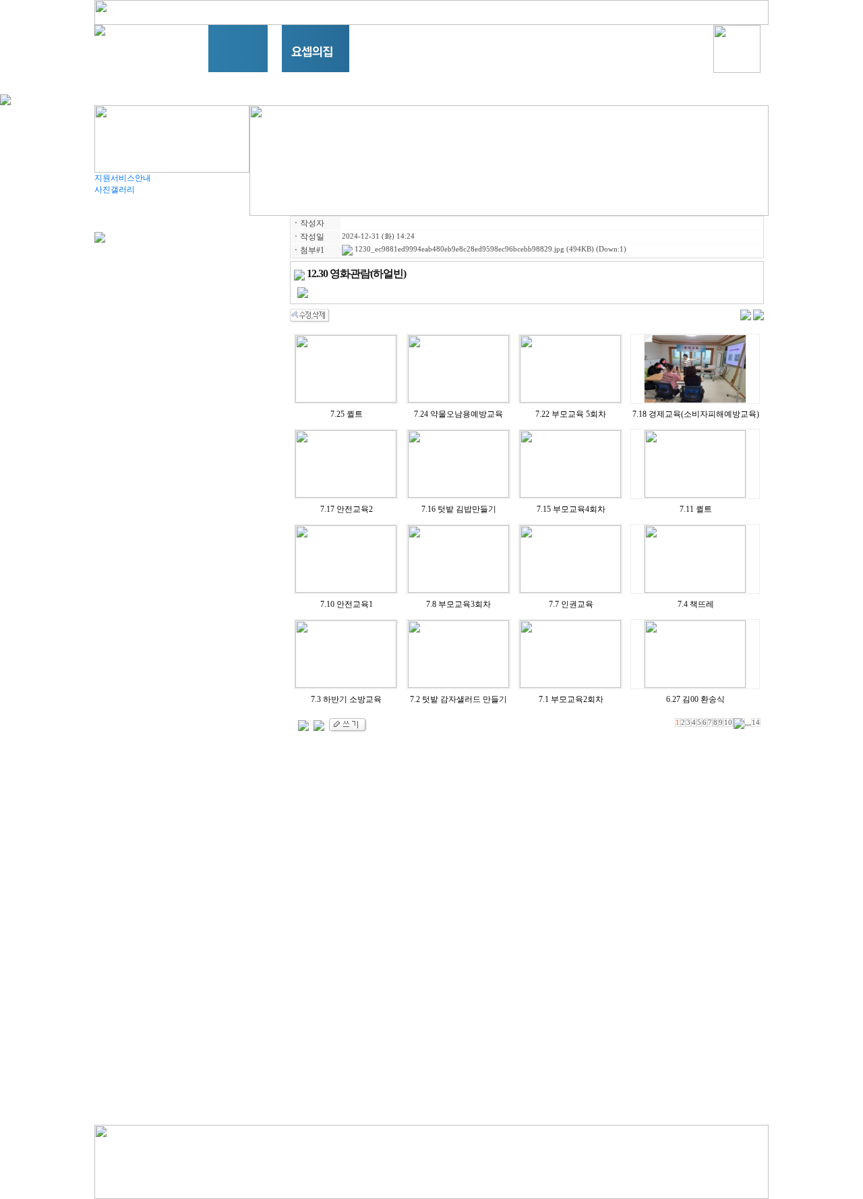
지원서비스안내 (122, 178)
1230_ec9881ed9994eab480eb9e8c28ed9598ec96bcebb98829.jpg (458, 249)
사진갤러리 (114, 189)
